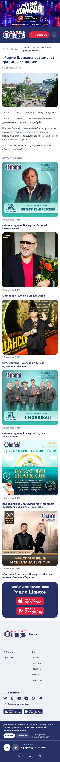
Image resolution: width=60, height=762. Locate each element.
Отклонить (23, 735)
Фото (34, 652)
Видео (35, 657)
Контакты (37, 679)
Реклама (36, 668)
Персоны (36, 663)
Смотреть (42, 34)
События (14, 49)
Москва (33, 634)
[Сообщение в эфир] (20, 756)
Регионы (36, 674)
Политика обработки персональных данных (25, 729)
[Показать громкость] (30, 756)
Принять (9, 735)
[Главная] (4, 49)
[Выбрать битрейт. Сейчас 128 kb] (40, 756)
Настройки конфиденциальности (40, 735)
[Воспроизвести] (6, 747)
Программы (9, 657)
